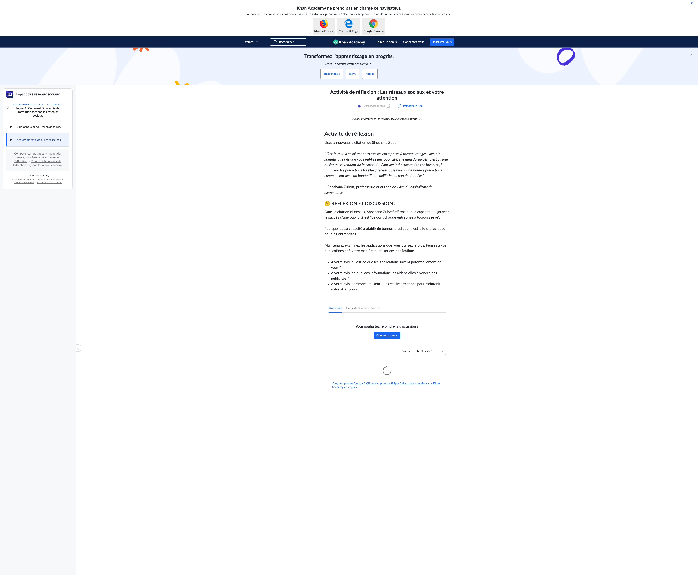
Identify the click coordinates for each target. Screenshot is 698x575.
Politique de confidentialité (50, 180)
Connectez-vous (413, 42)
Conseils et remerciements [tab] (363, 308)
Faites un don (385, 42)
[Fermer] (692, 3)
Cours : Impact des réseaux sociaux (29, 105)
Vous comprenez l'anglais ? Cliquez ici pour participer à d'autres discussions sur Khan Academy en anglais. (386, 380)
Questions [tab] (335, 308)
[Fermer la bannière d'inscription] (691, 54)
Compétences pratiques (29, 153)
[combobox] (430, 351)
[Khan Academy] (349, 42)
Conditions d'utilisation (23, 180)
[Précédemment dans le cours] (8, 108)
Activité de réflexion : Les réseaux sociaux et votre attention (40, 140)
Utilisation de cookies (24, 182)
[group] (387, 236)
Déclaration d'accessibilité (49, 182)
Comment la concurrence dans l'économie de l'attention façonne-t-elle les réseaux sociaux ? (40, 126)
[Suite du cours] (67, 108)
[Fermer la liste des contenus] (78, 348)
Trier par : (406, 351)
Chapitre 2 (55, 105)
